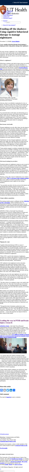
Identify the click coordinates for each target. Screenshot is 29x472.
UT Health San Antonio (4, 434)
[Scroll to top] (1, 469)
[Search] (7, 471)
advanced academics (16, 461)
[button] (5, 20)
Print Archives (6, 12)
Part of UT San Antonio (20, 2)
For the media (3, 448)
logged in (8, 397)
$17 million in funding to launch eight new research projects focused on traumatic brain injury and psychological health (14, 336)
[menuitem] (21, 2)
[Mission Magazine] (14, 7)
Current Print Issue (7, 11)
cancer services (18, 464)
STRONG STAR (4, 326)
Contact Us (6, 16)
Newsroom (6, 14)
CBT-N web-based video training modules (18, 178)
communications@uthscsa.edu (8, 441)
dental (10, 464)
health (6, 464)
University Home (7, 18)
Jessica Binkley (16, 41)
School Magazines (7, 15)
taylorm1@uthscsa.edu (21, 445)
